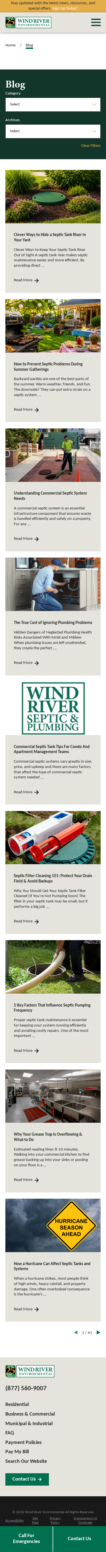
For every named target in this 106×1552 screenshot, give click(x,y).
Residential (17, 1404)
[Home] (28, 22)
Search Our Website (26, 1461)
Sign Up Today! (65, 8)
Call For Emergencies (26, 1538)
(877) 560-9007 (26, 1388)
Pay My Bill (17, 1452)
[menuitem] (14, 1521)
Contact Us (24, 1479)
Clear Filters (91, 146)
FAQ (9, 1433)
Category (13, 93)
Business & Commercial (30, 1414)
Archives (12, 120)
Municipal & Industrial (29, 1423)
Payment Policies (23, 1442)
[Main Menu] (96, 22)
